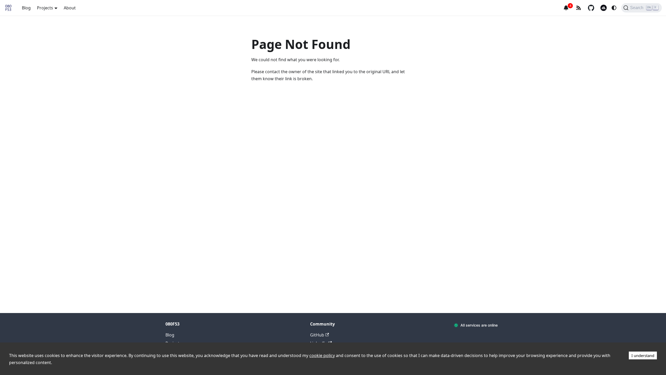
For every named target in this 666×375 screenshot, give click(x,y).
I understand (642, 355)
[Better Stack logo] (603, 8)
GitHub (317, 335)
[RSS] (578, 8)
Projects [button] (45, 8)
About (70, 8)
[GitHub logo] (591, 8)
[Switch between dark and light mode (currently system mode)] (614, 8)
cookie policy (322, 355)
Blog (26, 8)
